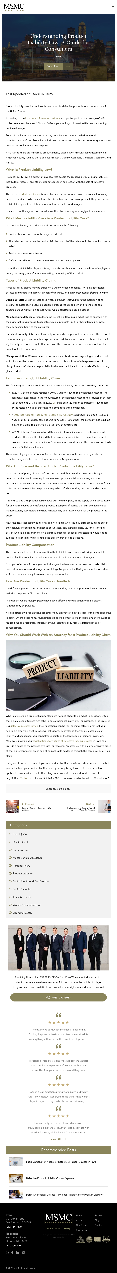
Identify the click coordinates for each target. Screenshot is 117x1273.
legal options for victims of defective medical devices (62, 740)
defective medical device (24, 725)
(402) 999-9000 (14, 1245)
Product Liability (23, 873)
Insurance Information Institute (42, 118)
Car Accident (20, 842)
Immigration (20, 850)
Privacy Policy (53, 1228)
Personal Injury (21, 865)
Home (58, 56)
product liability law (29, 193)
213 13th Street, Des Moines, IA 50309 (18, 1220)
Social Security (22, 889)
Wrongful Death (22, 912)
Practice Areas (83, 1230)
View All (56, 1139)
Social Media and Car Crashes (31, 881)
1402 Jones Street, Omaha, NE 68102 (16, 1239)
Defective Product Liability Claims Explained (50, 1178)
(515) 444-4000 (14, 1226)
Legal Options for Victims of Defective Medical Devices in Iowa (61, 1161)
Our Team (81, 1225)
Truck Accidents (22, 897)
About (79, 1220)
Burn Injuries (20, 834)
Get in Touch (53, 66)
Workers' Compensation (27, 905)
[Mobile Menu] (113, 7)
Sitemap (66, 1228)
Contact (24, 778)
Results (98, 1215)
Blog (97, 1220)
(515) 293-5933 (61, 997)
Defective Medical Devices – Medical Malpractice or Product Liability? (65, 1194)
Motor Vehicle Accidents (27, 857)
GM (55, 402)
